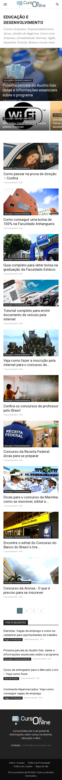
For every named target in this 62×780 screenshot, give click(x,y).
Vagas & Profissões (13, 639)
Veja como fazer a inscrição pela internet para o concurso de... (29, 362)
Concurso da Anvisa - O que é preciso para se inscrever (26, 590)
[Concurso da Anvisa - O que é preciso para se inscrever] (31, 570)
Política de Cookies (23, 766)
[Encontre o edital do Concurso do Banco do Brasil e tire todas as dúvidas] (31, 525)
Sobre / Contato (17, 762)
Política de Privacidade (39, 762)
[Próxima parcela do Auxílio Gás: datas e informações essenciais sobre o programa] (31, 74)
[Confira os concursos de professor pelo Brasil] (31, 388)
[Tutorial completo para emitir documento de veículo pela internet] (31, 293)
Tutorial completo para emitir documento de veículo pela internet (26, 315)
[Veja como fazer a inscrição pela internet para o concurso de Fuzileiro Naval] (31, 342)
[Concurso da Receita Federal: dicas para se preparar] (31, 434)
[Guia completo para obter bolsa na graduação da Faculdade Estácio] (31, 247)
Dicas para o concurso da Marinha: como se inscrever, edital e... (30, 499)
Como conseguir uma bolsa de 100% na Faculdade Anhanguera (28, 222)
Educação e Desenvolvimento (18, 81)
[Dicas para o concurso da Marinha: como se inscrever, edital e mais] (31, 479)
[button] (5, 4)
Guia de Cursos (11, 678)
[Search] (57, 4)
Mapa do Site (42, 766)
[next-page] (41, 611)
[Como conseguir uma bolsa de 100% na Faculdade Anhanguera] (31, 201)
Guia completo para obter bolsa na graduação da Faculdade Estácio (30, 267)
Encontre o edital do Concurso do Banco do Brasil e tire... (29, 545)
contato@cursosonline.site (36, 745)
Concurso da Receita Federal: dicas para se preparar (26, 454)
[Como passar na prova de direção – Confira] (31, 156)
